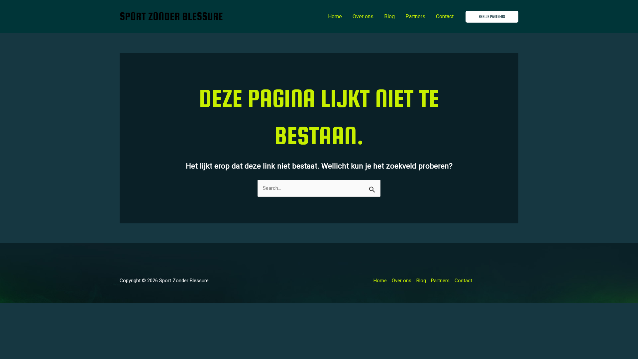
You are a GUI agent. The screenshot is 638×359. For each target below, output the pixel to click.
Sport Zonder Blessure (171, 16)
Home (335, 16)
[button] (492, 17)
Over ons (363, 16)
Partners (415, 16)
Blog (389, 16)
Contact (445, 16)
